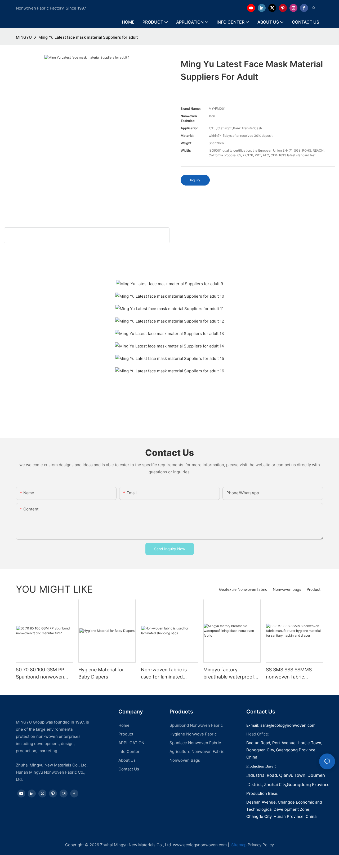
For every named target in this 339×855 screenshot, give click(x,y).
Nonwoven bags (287, 589)
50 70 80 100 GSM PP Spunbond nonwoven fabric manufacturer (40, 673)
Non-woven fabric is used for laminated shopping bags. (164, 673)
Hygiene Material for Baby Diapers (101, 673)
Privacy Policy (261, 844)
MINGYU (24, 37)
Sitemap (238, 844)
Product (313, 589)
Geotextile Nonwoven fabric (243, 589)
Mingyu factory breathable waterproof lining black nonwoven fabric (228, 673)
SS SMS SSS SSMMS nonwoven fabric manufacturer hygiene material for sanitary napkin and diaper (290, 673)
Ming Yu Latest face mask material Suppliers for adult (88, 37)
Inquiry (195, 180)
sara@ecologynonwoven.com (287, 725)
